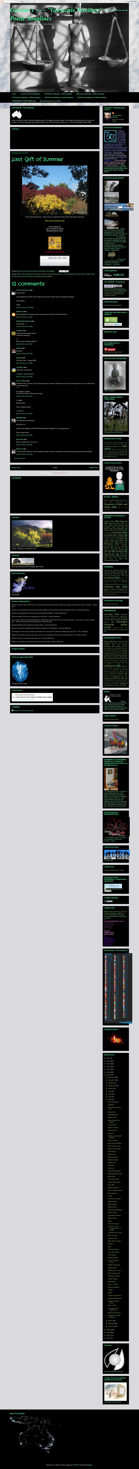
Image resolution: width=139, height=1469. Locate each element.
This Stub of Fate (113, 1179)
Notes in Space (113, 1157)
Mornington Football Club (119, 616)
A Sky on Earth (112, 1140)
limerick (125, 449)
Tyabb (121, 559)
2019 (108, 1058)
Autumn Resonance (114, 1182)
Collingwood (116, 648)
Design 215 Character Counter (114, 870)
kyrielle (119, 449)
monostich (108, 451)
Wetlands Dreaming (114, 1313)
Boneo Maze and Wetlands (114, 529)
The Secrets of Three (115, 1232)
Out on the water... (114, 1223)
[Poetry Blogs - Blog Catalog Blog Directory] (113, 889)
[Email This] (60, 271)
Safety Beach (109, 555)
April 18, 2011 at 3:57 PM (24, 413)
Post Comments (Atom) (59, 473)
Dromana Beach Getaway (118, 580)
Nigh (109, 1246)
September (112, 1085)
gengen (19, 358)
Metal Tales (111, 1176)
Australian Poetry (30, 274)
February (111, 1323)
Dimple (18, 348)
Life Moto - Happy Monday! (25, 374)
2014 (108, 1066)
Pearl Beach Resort (110, 604)
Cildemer (19, 330)
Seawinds (49, 276)
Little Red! (111, 1165)
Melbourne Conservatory (110, 671)
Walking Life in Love (114, 1270)
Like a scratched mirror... (113, 1261)
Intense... (111, 1244)
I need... (110, 1196)
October (111, 1083)
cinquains (115, 444)
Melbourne (109, 666)
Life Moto (19, 367)
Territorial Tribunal (113, 1276)
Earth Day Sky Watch (114, 1143)
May (109, 1097)
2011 (108, 1075)
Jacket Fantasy (113, 1279)
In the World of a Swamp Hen (113, 1309)
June (110, 1094)
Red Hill (107, 551)
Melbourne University (109, 675)
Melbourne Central (118, 670)
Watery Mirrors (112, 1201)
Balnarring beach (114, 523)
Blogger (90, 1465)
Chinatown (118, 646)
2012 (108, 1072)
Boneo (122, 527)
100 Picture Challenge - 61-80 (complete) (59, 97)
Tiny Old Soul (112, 1125)
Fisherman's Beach (110, 537)
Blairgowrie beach (110, 527)
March (110, 1321)
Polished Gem (112, 1130)
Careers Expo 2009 (119, 643)
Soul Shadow (112, 1151)
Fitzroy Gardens (113, 657)
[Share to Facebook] (66, 271)
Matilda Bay (120, 663)
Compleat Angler (110, 650)
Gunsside (19, 439)
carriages (115, 685)
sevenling (114, 454)
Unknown (19, 311)
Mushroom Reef (119, 547)
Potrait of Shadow (113, 1287)
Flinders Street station (118, 658)
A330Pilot (76, 1465)
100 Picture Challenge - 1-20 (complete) (58, 94)
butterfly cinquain (123, 442)
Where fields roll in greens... (114, 1121)
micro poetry (22, 276)
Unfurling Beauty (113, 1102)
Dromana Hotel (109, 589)
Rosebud (119, 551)
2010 (108, 1330)
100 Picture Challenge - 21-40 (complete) (90, 94)
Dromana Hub (122, 589)
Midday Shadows (113, 1187)
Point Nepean (119, 549)
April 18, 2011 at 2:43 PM (24, 376)
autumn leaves (42, 274)
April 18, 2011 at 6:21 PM (24, 435)
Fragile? (110, 1290)
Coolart (106, 530)
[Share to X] (64, 271)
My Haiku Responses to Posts (50, 101)
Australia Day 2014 (117, 575)
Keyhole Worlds (113, 1257)
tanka (106, 456)
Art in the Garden (113, 1252)
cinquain (108, 444)
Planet (114, 886)
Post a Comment (19, 458)
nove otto (115, 451)
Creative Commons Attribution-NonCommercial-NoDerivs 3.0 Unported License (114, 293)
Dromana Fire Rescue (111, 581)
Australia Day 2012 (110, 574)
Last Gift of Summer (114, 1171)
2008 (108, 1335)
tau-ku (113, 456)
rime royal (119, 453)
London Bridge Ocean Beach (114, 540)
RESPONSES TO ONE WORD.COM (24, 101)
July (109, 1091)
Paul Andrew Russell (23, 321)
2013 (108, 1069)
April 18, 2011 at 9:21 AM (24, 344)
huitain (113, 449)
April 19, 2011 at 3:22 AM (24, 444)
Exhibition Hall (113, 653)
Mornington (108, 544)
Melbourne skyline (109, 678)
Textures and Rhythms (115, 1210)
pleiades (111, 453)
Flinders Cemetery (109, 538)
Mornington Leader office (111, 618)
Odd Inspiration (113, 1115)
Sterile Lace (111, 1154)
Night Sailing (112, 1281)
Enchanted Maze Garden (114, 535)
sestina (108, 454)
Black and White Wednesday (113, 500)
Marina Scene (112, 1212)
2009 (108, 1332)
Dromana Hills (112, 586)
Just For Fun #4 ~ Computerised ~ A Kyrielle (114, 1228)
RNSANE (19, 418)
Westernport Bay (109, 560)
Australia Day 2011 (117, 572)
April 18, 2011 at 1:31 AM (24, 317)
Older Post (94, 467)
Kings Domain (107, 660)
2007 (108, 1338)
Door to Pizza (112, 1305)
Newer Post (16, 467)
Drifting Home (112, 1117)
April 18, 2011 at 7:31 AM (24, 326)
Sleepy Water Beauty (114, 1298)
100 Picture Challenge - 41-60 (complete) (26, 97)
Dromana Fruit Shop (120, 584)
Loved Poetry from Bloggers (30, 94)
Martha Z (19, 449)
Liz (17, 400)
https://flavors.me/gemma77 (113, 352)
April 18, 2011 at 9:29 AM (24, 353)
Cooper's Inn (107, 651)
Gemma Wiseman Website (112, 305)
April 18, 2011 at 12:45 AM (24, 307)
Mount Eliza (117, 546)
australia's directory (113, 887)
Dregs (110, 1221)
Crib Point (116, 530)
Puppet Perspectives (114, 1295)
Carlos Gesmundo (22, 290)
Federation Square (121, 655)
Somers (114, 557)
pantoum (122, 451)
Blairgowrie (121, 525)
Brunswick (107, 643)
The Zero (111, 1168)
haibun (118, 446)
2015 (108, 1064)
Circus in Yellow (113, 1284)
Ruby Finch (111, 1112)
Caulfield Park (109, 645)
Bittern (112, 525)
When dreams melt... (114, 1146)
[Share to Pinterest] (68, 271)
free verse (124, 444)
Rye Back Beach (118, 553)
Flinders (121, 537)
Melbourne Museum (117, 673)
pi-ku (105, 453)
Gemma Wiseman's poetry (72, 274)
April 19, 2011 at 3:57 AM (24, 454)
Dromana (116, 532)
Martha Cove (108, 542)
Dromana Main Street (115, 1190)
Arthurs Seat (21, 274)
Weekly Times (112, 1207)
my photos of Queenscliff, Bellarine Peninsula (114, 914)
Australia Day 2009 (110, 570)
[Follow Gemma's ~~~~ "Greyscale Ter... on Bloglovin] (113, 325)
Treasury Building (119, 683)
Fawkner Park (108, 655)
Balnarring (123, 521)
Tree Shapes (112, 1255)
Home (14, 94)
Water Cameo (112, 1218)
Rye (105, 553)
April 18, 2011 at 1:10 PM (24, 363)
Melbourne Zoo (118, 676)
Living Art (111, 1133)
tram (121, 685)
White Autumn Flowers (115, 1174)
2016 (108, 1061)
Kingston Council (118, 660)
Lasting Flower (112, 1238)
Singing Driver (112, 1268)
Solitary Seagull (113, 1160)
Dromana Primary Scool (114, 590)
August (110, 1088)
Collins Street (124, 648)
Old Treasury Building (117, 680)
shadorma (122, 454)
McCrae (121, 542)
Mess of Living (112, 1235)
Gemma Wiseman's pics (55, 274)
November (111, 1080)
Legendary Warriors (114, 1215)
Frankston (120, 538)
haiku (83, 274)
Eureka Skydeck (117, 651)
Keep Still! (111, 1185)
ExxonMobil (122, 653)
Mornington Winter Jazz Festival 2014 (115, 629)
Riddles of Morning (114, 1265)
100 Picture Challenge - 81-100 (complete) (91, 97)
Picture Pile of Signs (114, 1149)
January (111, 1326)
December (111, 1077)
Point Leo (107, 549)
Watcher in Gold (113, 1127)
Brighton (107, 641)
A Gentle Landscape (114, 1198)
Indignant (111, 1104)
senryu (125, 453)
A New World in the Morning (114, 1316)
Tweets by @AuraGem (111, 719)
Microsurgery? (112, 1193)
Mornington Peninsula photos (35, 276)
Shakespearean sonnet (110, 442)
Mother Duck (112, 1162)
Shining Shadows (113, 1249)
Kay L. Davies (21, 381)
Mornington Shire (118, 627)
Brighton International (119, 641)
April (110, 1099)
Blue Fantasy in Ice (114, 1273)
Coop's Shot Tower (121, 650)
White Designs (112, 1204)
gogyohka (110, 446)
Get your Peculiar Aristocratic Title (24, 699)
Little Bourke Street (116, 662)
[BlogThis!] (62, 271)
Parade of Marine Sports (113, 1302)
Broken (110, 1292)
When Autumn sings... (115, 1241)
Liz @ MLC (19, 411)
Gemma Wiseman (110, 290)
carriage (107, 685)
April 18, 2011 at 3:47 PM (24, 396)
